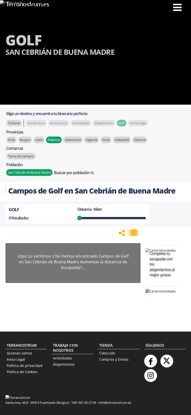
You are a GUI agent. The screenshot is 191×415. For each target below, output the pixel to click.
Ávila (11, 140)
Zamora (139, 140)
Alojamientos (64, 364)
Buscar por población (72, 172)
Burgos (25, 140)
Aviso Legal (16, 359)
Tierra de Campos (21, 156)
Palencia (54, 140)
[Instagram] (150, 373)
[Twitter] (166, 359)
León (39, 140)
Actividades (62, 358)
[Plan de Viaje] (134, 232)
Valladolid (122, 140)
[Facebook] (150, 359)
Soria (106, 140)
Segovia (91, 140)
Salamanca (73, 140)
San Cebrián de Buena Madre (29, 172)
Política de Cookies (22, 371)
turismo (14, 123)
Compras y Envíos (114, 359)
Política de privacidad (25, 365)
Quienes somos (19, 353)
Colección (107, 353)
